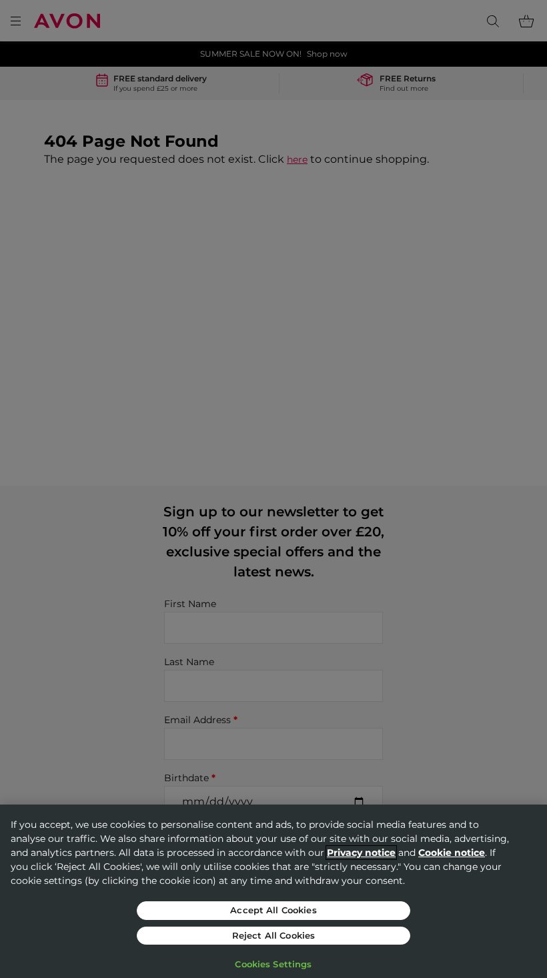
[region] (273, 891)
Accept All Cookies (273, 910)
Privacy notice (361, 853)
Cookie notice (451, 853)
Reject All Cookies (273, 935)
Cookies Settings (273, 964)
